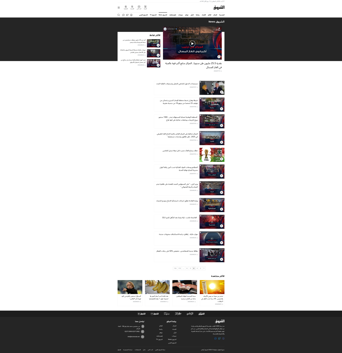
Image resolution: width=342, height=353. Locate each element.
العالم (209, 15)
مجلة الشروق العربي (160, 350)
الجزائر (215, 15)
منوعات (180, 15)
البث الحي (150, 350)
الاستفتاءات (138, 350)
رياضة (198, 15)
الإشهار (119, 350)
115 (179, 268)
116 (175, 268)
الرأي (192, 15)
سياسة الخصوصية (127, 350)
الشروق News (163, 15)
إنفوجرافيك (172, 15)
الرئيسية (221, 15)
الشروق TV (153, 15)
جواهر (186, 15)
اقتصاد (204, 15)
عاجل (144, 350)
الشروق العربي (143, 15)
